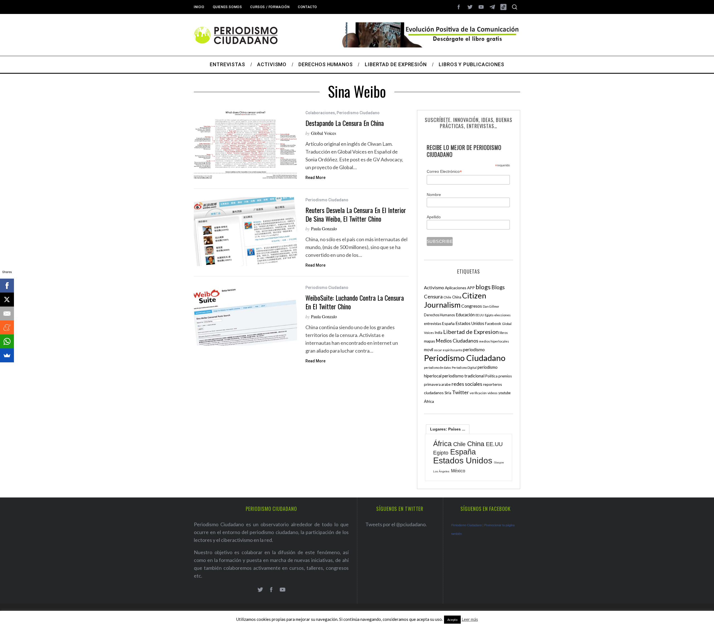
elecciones (502, 315)
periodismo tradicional (463, 375)
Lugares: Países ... (447, 429)
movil (428, 349)
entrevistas (432, 324)
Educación (465, 314)
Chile (447, 297)
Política (491, 376)
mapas (429, 341)
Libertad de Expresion (471, 331)
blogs (483, 287)
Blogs (498, 287)
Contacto (307, 7)
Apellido (434, 217)
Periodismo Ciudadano (358, 113)
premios (505, 376)
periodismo (474, 349)
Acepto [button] (452, 619)
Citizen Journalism (455, 300)
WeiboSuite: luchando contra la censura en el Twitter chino (354, 302)
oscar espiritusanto (448, 350)
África (429, 401)
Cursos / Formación (270, 7)
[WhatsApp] (7, 341)
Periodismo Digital (464, 367)
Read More (315, 177)
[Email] (7, 313)
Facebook (493, 323)
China (456, 297)
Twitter (460, 392)
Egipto (489, 315)
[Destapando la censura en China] (245, 145)
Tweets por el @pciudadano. (396, 524)
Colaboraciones (320, 113)
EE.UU (480, 315)
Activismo (434, 287)
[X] (7, 300)
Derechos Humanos (439, 315)
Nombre (434, 194)
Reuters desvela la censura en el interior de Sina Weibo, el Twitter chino (355, 214)
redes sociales (467, 384)
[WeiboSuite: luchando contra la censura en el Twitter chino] (245, 315)
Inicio (199, 7)
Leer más (470, 619)
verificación (478, 393)
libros (504, 333)
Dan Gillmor (491, 306)
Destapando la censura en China (344, 123)
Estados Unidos (469, 323)
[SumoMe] (7, 355)
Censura (433, 296)
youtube (504, 393)
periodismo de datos (437, 367)
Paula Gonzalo (324, 228)
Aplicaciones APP (460, 287)
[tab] (447, 429)
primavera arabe (437, 384)
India (438, 333)
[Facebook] (7, 286)
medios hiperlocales (494, 341)
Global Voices (323, 133)
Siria (448, 393)
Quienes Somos (227, 7)
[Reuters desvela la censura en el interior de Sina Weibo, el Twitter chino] (245, 231)
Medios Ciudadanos (457, 341)
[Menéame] (7, 327)
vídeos (493, 393)
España (448, 323)
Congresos (471, 305)
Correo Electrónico (444, 171)
